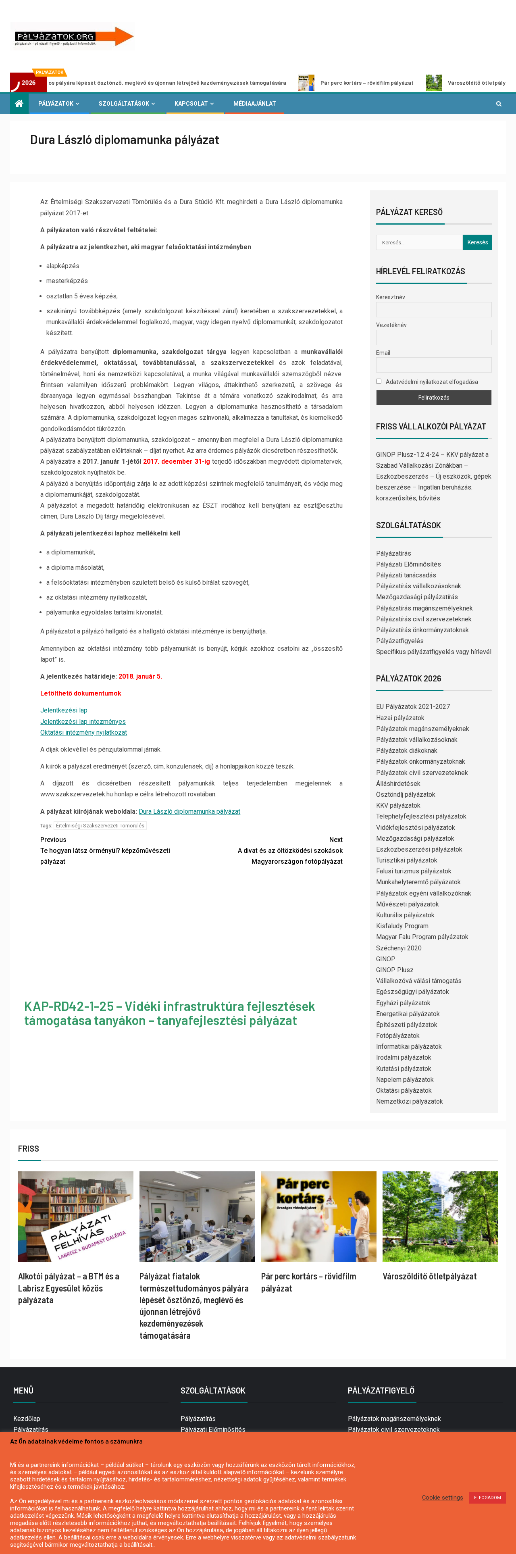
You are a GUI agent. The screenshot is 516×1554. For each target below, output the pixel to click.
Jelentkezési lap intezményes (83, 721)
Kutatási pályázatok (403, 1069)
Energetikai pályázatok (408, 1014)
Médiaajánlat (254, 103)
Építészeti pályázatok (406, 1025)
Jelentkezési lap (63, 710)
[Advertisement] (191, 933)
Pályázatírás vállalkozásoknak (418, 586)
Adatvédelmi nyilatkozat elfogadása (431, 382)
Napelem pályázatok (405, 1079)
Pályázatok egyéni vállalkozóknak (423, 893)
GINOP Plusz (395, 970)
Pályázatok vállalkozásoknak (417, 740)
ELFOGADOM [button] (487, 1497)
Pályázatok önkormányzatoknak (420, 761)
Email (383, 353)
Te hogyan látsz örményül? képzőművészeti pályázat (105, 850)
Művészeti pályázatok (407, 904)
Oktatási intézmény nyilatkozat (83, 732)
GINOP (385, 959)
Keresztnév (390, 297)
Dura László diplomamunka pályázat (189, 811)
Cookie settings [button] (442, 1497)
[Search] (499, 103)
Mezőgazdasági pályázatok (415, 838)
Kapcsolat (191, 103)
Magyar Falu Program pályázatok (422, 937)
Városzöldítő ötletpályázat (435, 82)
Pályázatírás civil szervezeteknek (424, 619)
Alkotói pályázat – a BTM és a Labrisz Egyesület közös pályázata (68, 1288)
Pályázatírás (393, 553)
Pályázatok (55, 103)
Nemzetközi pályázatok (409, 1101)
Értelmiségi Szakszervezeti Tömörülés (100, 826)
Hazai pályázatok (400, 718)
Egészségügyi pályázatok (412, 992)
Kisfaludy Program (402, 926)
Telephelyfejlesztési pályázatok (421, 816)
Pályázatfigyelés (400, 641)
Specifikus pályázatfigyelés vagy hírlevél (433, 652)
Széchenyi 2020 (399, 948)
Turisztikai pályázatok (406, 860)
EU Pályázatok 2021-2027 (413, 706)
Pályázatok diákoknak (406, 750)
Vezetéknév (391, 325)
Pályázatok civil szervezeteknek (422, 773)
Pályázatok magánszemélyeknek (422, 729)
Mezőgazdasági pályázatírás (417, 597)
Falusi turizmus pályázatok (414, 871)
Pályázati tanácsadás (406, 575)
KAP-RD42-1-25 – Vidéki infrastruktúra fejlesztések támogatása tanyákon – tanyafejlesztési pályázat (169, 1012)
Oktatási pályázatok (404, 1090)
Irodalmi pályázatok (403, 1057)
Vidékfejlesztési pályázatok (415, 827)
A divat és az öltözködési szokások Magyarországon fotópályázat (290, 850)
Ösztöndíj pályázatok (405, 794)
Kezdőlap (26, 1419)
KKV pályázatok (398, 805)
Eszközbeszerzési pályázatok (419, 849)
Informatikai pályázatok (409, 1046)
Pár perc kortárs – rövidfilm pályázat (319, 82)
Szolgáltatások (124, 103)
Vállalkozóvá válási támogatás (419, 981)
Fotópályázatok (398, 1035)
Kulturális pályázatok (405, 915)
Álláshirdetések (398, 783)
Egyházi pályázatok (403, 1003)
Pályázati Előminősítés (408, 564)
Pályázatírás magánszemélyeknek (424, 608)
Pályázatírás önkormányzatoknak (422, 630)
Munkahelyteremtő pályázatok (418, 882)
